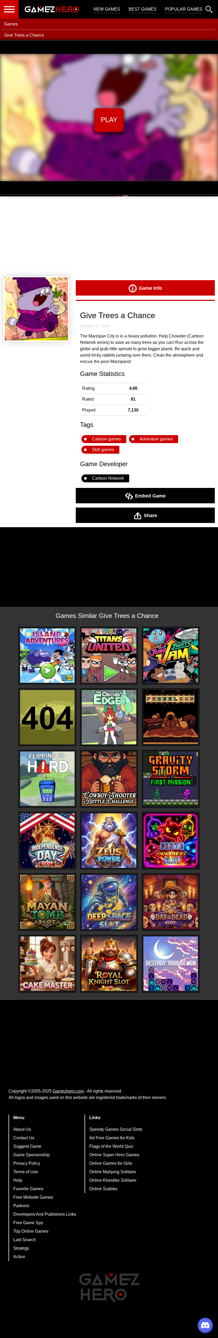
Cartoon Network (108, 478)
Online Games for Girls (110, 1163)
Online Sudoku (103, 1189)
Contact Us (23, 1138)
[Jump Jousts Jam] (170, 655)
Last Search (24, 1239)
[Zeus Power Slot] (109, 840)
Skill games (103, 449)
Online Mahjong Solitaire (112, 1172)
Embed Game (150, 495)
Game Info (150, 288)
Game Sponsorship (31, 1155)
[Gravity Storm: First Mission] (170, 778)
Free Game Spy (28, 1222)
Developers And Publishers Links (44, 1214)
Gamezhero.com (68, 1091)
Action (19, 1256)
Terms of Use (25, 1172)
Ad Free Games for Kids (112, 1138)
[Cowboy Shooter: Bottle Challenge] (109, 778)
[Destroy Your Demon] (170, 963)
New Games (107, 9)
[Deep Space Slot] (109, 902)
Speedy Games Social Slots (115, 1129)
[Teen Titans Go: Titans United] (109, 655)
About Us (22, 1129)
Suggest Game (27, 1146)
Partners (21, 1205)
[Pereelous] (170, 717)
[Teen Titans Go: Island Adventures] (47, 655)
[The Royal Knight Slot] (109, 963)
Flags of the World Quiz (111, 1146)
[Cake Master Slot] (47, 963)
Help (17, 1180)
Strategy (21, 1248)
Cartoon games (106, 439)
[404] (47, 717)
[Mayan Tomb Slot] (47, 902)
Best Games (143, 9)
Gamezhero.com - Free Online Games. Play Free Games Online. (52, 9)
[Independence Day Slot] (47, 840)
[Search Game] (209, 10)
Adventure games (156, 439)
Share (150, 515)
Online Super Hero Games (114, 1155)
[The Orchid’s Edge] (109, 717)
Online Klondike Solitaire (112, 1180)
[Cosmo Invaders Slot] (170, 840)
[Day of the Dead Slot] (170, 902)
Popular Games (183, 9)
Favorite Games (28, 1189)
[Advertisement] (109, 236)
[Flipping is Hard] (47, 778)
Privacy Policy (26, 1163)
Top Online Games (30, 1231)
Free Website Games (33, 1197)
